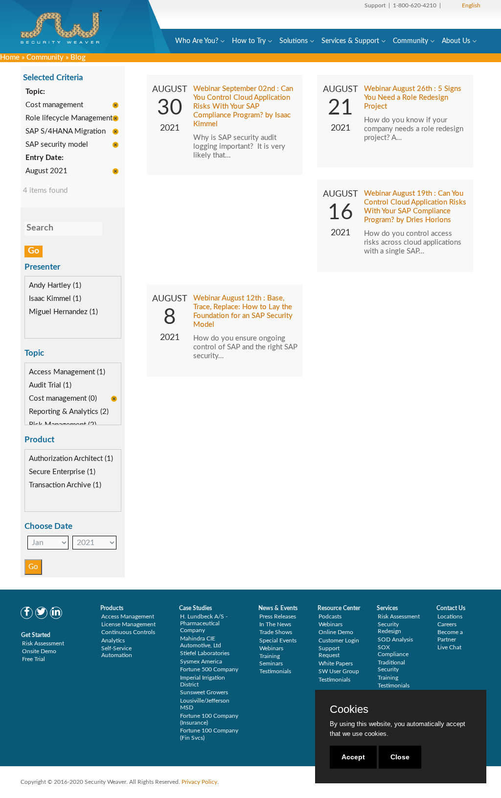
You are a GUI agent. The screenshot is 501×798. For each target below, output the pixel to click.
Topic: (35, 91)
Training (388, 678)
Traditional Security (391, 666)
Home (10, 57)
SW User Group (339, 671)
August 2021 (46, 171)
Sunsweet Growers (204, 692)
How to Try (249, 41)
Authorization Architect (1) (71, 458)
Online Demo (336, 632)
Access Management (127, 616)
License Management (128, 624)
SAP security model (56, 144)
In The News (275, 624)
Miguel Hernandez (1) (63, 312)
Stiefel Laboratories (204, 653)
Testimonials (275, 671)
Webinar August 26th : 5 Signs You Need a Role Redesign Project (412, 97)
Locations (449, 616)
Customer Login (339, 640)
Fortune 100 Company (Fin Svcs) (209, 734)
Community (410, 41)
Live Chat (449, 647)
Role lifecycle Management (69, 118)
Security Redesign (389, 627)
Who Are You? (196, 41)
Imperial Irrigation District (202, 681)
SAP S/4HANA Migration (65, 131)
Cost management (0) (63, 398)
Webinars (271, 648)
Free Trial (33, 659)
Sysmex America (201, 661)
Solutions (293, 41)
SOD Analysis (395, 639)
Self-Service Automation (116, 651)
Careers (446, 624)
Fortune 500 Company (209, 669)
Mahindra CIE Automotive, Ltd (200, 642)
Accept (353, 757)
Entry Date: (44, 157)
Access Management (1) (67, 372)
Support (375, 5)
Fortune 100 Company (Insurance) (209, 719)
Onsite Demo (39, 651)
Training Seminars (271, 659)
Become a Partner (450, 635)
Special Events (277, 640)
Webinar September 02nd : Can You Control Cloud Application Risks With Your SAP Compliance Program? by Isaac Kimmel (243, 106)
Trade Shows (275, 632)
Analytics (113, 640)
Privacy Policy (199, 782)
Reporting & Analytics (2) (69, 411)
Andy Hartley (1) (55, 285)
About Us (456, 41)
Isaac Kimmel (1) (55, 298)
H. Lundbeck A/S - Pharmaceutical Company (204, 624)
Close (400, 757)
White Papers (336, 663)
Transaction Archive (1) (65, 485)
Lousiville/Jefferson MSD (204, 704)
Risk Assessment (43, 643)
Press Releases (277, 616)
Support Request (329, 651)
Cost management (54, 105)
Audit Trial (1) (50, 385)
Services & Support (350, 41)
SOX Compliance (393, 650)
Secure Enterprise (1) (62, 472)
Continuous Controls (128, 632)
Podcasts (330, 616)
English (471, 5)
